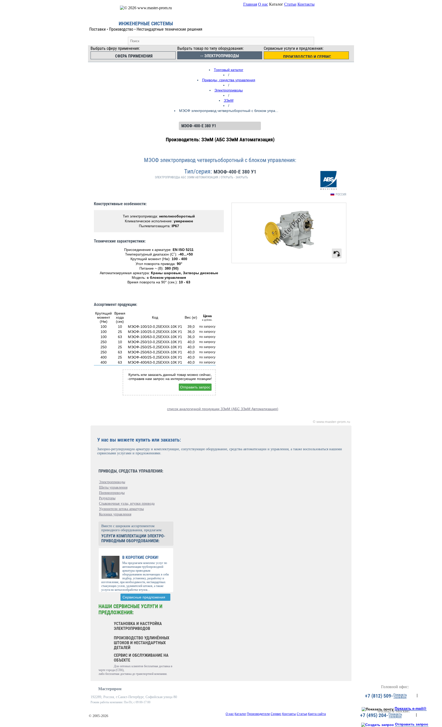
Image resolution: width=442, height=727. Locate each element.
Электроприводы (228, 90)
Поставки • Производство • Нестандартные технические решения (145, 29)
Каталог (240, 714)
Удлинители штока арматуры (121, 509)
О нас (263, 4)
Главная (250, 4)
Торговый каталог (228, 70)
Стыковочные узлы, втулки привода (126, 503)
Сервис (276, 714)
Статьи (290, 4)
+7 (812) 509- (379, 696)
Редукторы (107, 498)
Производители (258, 714)
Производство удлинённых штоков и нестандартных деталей (141, 643)
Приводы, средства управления (228, 80)
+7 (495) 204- (374, 715)
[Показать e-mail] (378, 709)
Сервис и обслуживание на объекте (141, 658)
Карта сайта (317, 714)
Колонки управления (115, 514)
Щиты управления (113, 487)
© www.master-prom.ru (331, 422)
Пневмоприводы (112, 493)
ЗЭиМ (229, 100)
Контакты (306, 4)
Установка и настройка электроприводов (138, 626)
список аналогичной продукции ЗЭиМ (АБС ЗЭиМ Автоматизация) (222, 409)
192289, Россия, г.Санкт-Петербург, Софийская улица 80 (134, 697)
